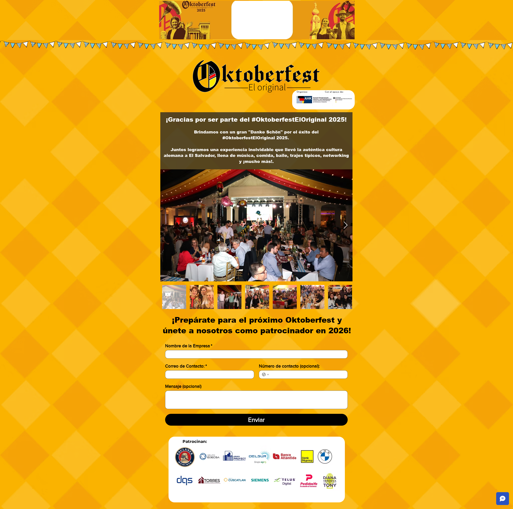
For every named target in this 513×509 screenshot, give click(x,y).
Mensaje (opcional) (183, 386)
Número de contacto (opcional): (289, 366)
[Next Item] (345, 225)
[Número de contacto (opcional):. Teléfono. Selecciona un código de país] (266, 374)
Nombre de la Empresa (188, 345)
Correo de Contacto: (186, 366)
